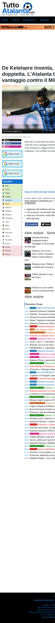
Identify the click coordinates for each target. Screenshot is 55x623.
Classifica (7, 181)
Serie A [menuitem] (15, 20)
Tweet (47, 224)
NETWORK (38, 600)
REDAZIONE (48, 600)
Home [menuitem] (5, 20)
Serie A (34, 198)
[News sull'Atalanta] (18, 8)
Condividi (32, 224)
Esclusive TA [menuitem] (29, 20)
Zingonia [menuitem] (44, 20)
